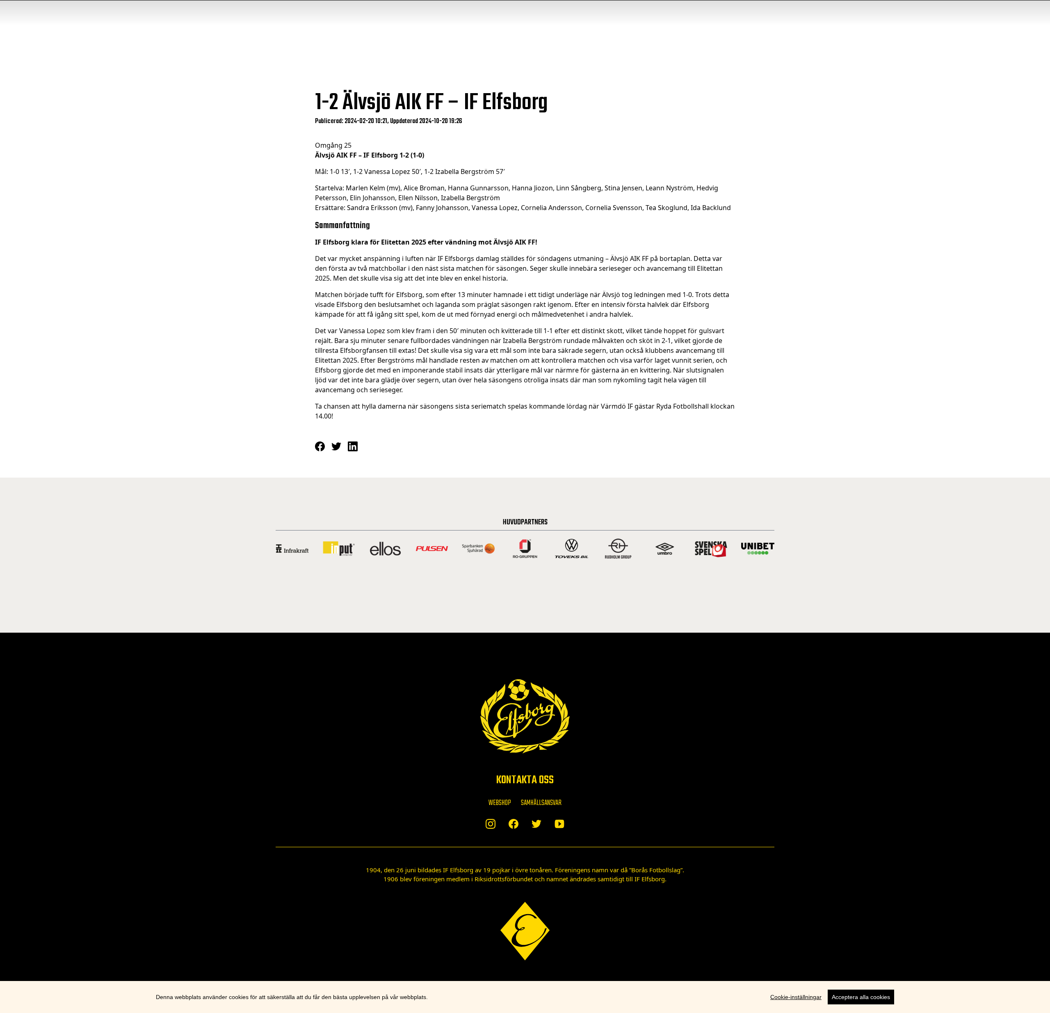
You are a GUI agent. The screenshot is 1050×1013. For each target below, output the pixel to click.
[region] (525, 997)
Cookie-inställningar (796, 997)
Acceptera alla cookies (861, 997)
